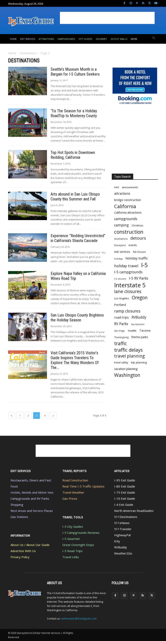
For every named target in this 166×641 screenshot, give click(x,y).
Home (12, 53)
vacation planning (126, 369)
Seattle (132, 330)
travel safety (121, 362)
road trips (121, 317)
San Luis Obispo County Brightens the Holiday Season (77, 317)
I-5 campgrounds (128, 272)
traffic (120, 343)
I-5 (144, 265)
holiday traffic (137, 258)
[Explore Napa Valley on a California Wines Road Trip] (27, 285)
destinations (121, 238)
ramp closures (127, 311)
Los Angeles (121, 298)
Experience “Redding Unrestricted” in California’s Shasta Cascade (78, 238)
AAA (116, 187)
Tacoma (144, 330)
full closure (139, 251)
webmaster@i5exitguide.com (79, 618)
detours (138, 238)
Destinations (28, 53)
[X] (149, 3)
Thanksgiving (121, 337)
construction (128, 232)
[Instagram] (131, 3)
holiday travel (126, 266)
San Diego (119, 330)
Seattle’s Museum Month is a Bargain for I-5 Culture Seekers (75, 72)
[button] (154, 38)
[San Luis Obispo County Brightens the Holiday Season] (27, 327)
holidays (118, 258)
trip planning (139, 362)
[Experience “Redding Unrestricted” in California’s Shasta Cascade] (27, 247)
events (133, 245)
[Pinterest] (137, 3)
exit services (122, 252)
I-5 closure (120, 278)
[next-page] (53, 415)
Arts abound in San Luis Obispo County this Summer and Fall (75, 196)
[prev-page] (11, 415)
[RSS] (143, 3)
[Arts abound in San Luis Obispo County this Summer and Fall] (27, 206)
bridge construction (127, 200)
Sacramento (138, 324)
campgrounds (125, 219)
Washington (127, 375)
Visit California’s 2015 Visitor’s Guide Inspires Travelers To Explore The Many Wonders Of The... (75, 360)
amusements (130, 187)
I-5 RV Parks (138, 278)
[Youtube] (156, 3)
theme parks (139, 337)
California (125, 206)
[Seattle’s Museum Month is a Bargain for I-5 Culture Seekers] (27, 81)
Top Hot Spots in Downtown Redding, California (73, 155)
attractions (122, 193)
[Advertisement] (107, 18)
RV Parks (121, 324)
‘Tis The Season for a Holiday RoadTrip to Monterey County (74, 113)
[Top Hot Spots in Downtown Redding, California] (27, 164)
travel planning (129, 356)
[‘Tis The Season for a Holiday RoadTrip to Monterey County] (27, 122)
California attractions (128, 212)
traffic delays (128, 350)
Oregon (140, 297)
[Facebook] (124, 3)
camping (121, 225)
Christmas (137, 225)
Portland (120, 305)
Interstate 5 (130, 285)
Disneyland (120, 245)
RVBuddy (139, 317)
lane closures (127, 291)
